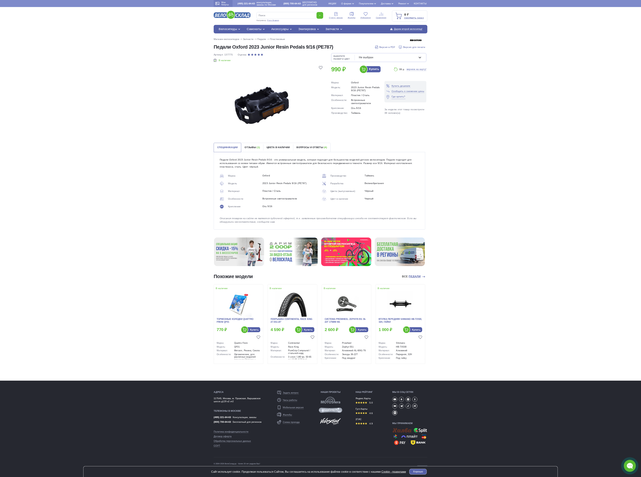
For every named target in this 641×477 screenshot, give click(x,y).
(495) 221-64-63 (222, 417)
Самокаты (254, 29)
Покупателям (366, 3)
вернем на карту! (416, 69)
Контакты (420, 3)
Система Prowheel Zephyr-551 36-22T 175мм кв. (345, 320)
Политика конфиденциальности (231, 431)
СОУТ (217, 445)
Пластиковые (277, 39)
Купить (374, 69)
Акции (332, 3)
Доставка (386, 3)
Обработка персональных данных (232, 441)
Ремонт (402, 3)
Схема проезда (291, 422)
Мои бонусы (225, 3)
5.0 (371, 402)
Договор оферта (223, 436)
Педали (261, 39)
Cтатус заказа (336, 18)
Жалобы (352, 18)
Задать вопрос (291, 392)
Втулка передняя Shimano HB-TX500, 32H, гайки (400, 320)
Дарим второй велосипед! (408, 29)
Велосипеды (228, 29)
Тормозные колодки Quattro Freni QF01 (235, 320)
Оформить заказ (414, 18)
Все (411, 276)
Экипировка (307, 29)
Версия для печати (414, 47)
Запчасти (332, 29)
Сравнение (381, 18)
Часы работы (290, 400)
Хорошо (418, 471)
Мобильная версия (293, 407)
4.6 (371, 413)
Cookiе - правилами (393, 471)
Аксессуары (280, 29)
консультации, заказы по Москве (257, 3)
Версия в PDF (387, 47)
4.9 (371, 423)
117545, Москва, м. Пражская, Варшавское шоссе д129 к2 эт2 (237, 400)
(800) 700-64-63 (222, 422)
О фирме (346, 3)
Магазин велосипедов (226, 39)
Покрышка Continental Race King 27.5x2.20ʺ (291, 320)
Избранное (366, 18)
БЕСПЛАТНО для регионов (300, 3)
